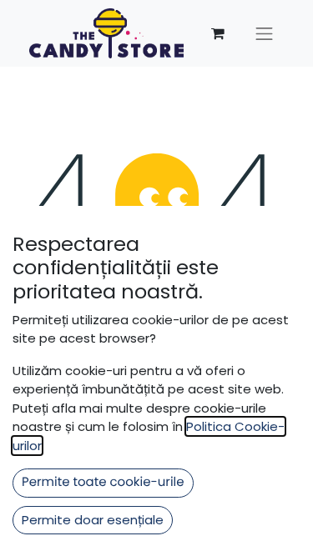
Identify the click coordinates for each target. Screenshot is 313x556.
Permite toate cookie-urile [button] (103, 482)
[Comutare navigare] (265, 33)
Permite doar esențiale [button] (93, 519)
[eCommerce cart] (217, 33)
